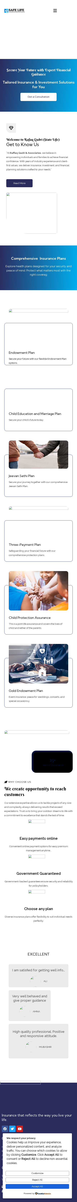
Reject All (37, 1179)
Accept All (37, 1186)
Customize (37, 1173)
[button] (55, 10)
